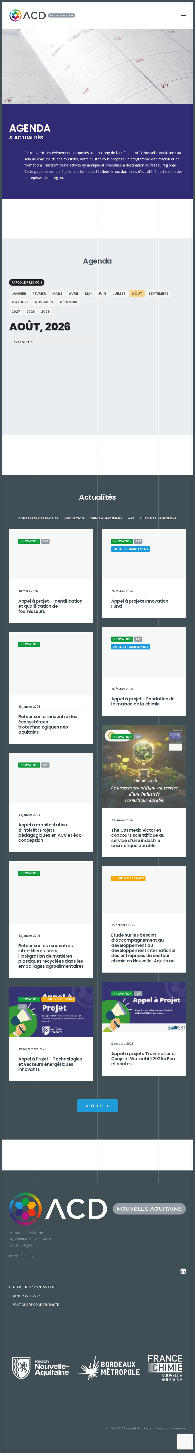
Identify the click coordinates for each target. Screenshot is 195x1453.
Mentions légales (26, 1296)
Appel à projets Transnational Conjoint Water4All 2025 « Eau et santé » (143, 1059)
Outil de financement (130, 549)
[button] (183, 15)
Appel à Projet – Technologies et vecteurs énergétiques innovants (50, 1064)
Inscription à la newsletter (34, 1287)
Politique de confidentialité (35, 1304)
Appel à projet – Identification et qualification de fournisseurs (50, 606)
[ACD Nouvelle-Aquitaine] (42, 15)
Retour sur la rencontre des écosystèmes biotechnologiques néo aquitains (47, 724)
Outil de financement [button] (158, 518)
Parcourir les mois (27, 282)
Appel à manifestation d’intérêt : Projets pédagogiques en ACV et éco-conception (51, 832)
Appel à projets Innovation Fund (139, 603)
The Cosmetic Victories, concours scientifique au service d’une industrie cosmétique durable (138, 838)
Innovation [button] (74, 518)
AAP (45, 541)
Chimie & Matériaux (128, 878)
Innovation (29, 541)
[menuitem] (38, 517)
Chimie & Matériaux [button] (105, 518)
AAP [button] (131, 518)
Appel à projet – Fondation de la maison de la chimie (143, 701)
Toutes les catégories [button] (38, 518)
